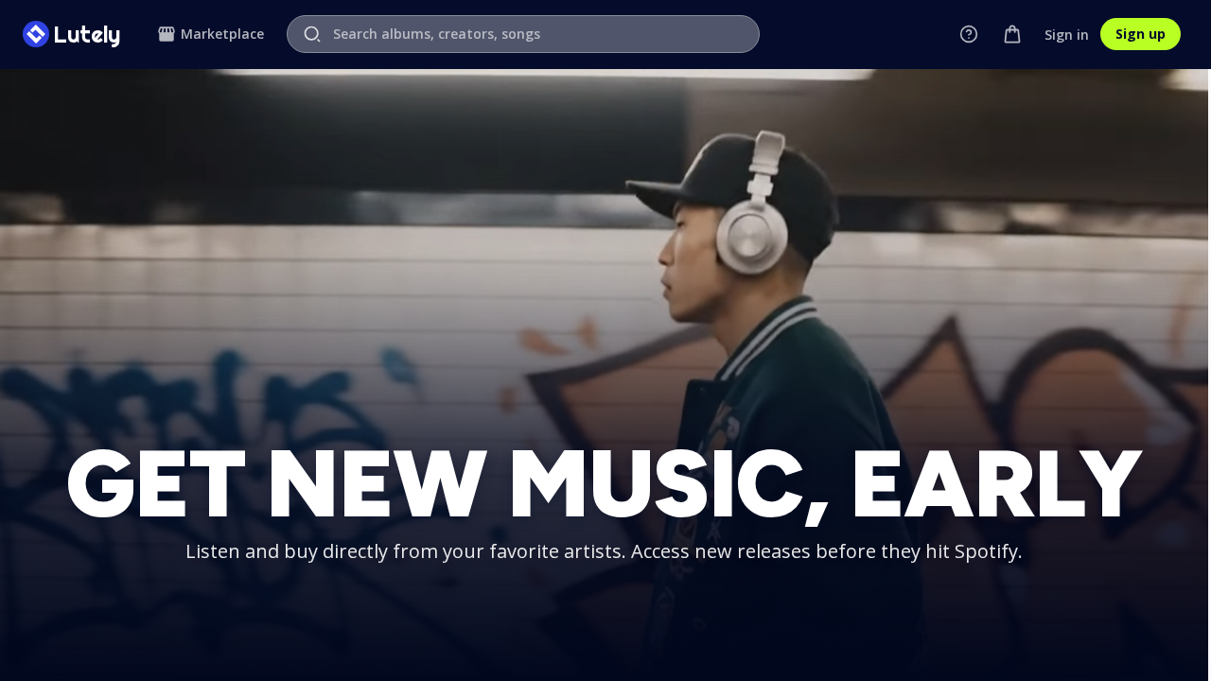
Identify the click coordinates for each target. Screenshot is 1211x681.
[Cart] (1012, 34)
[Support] (969, 34)
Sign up (1140, 34)
